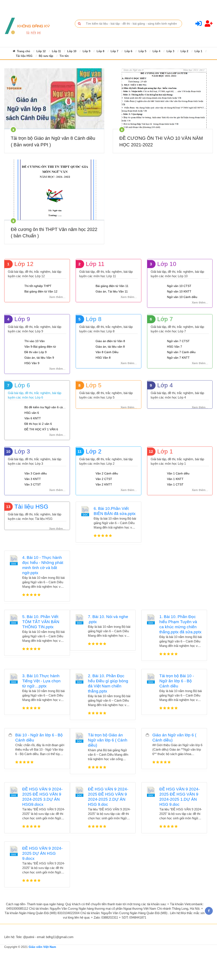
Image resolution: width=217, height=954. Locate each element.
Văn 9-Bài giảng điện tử (40, 346)
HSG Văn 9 (31, 363)
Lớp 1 (198, 51)
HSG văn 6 (31, 412)
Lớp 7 (114, 51)
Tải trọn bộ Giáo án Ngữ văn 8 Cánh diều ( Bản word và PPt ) (53, 141)
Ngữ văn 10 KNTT (179, 291)
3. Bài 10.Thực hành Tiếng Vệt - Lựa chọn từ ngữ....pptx (41, 681)
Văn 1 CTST (175, 484)
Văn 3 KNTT (32, 479)
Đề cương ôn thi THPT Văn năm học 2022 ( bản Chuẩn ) (54, 233)
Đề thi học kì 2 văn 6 (38, 423)
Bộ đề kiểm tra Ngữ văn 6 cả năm (45, 407)
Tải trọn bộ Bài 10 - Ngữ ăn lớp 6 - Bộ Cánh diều (176, 681)
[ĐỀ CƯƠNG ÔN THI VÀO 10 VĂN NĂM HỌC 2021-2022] (163, 98)
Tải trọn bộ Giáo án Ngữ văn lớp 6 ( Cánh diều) (107, 740)
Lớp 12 (41, 51)
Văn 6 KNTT (32, 418)
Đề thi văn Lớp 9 (35, 352)
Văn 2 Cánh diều (107, 473)
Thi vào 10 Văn (34, 341)
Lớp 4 (156, 51)
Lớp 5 (142, 51)
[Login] (198, 25)
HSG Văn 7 (174, 346)
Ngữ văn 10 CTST (179, 286)
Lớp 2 (184, 51)
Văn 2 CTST (104, 479)
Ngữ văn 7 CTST (178, 341)
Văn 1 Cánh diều (178, 473)
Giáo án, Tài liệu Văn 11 (112, 291)
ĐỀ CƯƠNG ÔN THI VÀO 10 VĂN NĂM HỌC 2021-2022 (161, 141)
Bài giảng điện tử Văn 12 (40, 291)
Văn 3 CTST (32, 484)
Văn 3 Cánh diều (35, 473)
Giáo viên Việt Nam (42, 946)
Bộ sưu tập (46, 55)
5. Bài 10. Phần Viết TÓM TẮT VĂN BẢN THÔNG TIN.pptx (40, 621)
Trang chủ (23, 51)
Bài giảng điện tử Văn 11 (112, 286)
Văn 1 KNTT (175, 479)
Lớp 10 (71, 51)
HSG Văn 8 (103, 357)
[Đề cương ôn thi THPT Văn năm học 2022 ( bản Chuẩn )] (54, 189)
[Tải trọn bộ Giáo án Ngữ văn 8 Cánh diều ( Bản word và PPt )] (54, 98)
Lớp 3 (170, 51)
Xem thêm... (57, 297)
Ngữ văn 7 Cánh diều (181, 352)
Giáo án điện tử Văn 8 (110, 341)
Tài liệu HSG (24, 55)
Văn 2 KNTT (104, 484)
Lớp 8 (100, 51)
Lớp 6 (128, 51)
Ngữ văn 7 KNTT (178, 357)
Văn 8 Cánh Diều (107, 352)
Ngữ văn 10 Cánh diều (182, 297)
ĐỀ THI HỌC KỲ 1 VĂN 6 (41, 429)
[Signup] (209, 25)
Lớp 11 (56, 51)
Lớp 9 (86, 51)
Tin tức (64, 55)
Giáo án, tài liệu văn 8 (110, 346)
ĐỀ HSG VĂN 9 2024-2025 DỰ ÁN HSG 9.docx (42, 853)
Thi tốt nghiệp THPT (37, 286)
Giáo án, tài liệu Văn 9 (39, 357)
